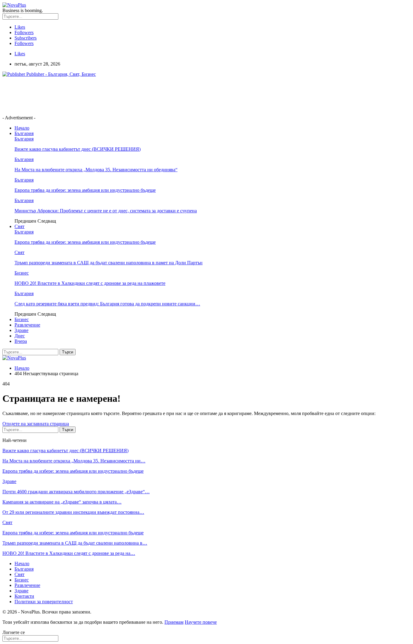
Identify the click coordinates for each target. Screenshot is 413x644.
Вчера (21, 341)
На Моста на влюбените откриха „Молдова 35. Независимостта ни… (73, 460)
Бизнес (22, 272)
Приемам (174, 622)
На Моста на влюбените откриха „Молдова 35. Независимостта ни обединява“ (96, 169)
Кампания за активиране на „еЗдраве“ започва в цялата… (62, 501)
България (24, 133)
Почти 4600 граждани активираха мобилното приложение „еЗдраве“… (76, 491)
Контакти (24, 596)
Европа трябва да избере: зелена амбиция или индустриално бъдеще (85, 190)
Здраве (21, 330)
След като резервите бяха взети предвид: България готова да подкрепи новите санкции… (107, 303)
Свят (19, 226)
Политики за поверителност (44, 601)
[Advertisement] (112, 95)
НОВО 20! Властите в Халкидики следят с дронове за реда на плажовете (90, 283)
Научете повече (201, 622)
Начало (22, 127)
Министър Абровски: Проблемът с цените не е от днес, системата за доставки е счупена (106, 210)
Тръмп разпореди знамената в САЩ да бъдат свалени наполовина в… (74, 543)
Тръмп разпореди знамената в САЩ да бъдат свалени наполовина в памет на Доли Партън (109, 262)
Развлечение (27, 324)
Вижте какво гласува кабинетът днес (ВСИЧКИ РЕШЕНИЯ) (78, 149)
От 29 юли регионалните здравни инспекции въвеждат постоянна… (73, 512)
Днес (20, 335)
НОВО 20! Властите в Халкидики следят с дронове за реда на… (68, 553)
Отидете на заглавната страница (35, 423)
